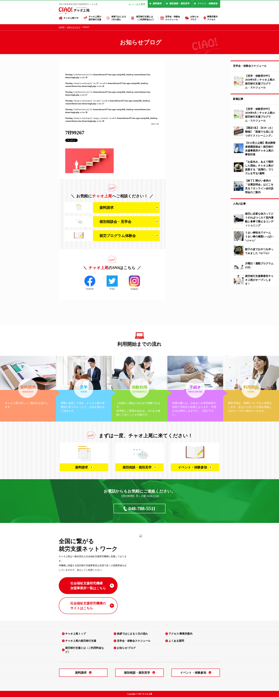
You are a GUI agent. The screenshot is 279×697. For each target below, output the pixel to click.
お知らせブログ (194, 18)
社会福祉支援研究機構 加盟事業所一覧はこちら (88, 585)
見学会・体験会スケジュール (172, 18)
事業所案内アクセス (212, 18)
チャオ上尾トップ (75, 633)
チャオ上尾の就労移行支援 (95, 18)
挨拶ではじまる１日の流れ (132, 633)
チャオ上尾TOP (71, 18)
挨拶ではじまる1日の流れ (118, 18)
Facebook (89, 289)
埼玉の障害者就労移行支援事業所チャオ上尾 (78, 4)
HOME (62, 27)
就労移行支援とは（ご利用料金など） (145, 18)
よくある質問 (138, 4)
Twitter (112, 289)
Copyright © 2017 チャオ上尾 (139, 694)
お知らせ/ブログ (126, 647)
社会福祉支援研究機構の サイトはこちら (88, 605)
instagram (134, 289)
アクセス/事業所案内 (180, 633)
